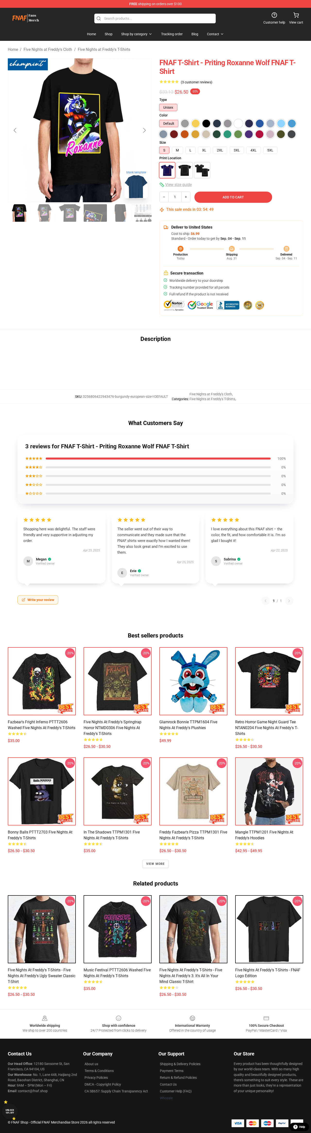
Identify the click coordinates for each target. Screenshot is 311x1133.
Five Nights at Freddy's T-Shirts (104, 49)
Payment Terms (171, 1071)
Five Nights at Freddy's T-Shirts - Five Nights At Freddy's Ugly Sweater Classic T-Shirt (41, 976)
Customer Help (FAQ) (176, 1091)
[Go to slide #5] (120, 213)
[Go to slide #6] (145, 213)
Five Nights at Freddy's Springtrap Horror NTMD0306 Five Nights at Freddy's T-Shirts (112, 728)
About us (91, 1064)
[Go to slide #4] (95, 213)
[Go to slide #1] (19, 213)
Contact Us (168, 1084)
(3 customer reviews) (196, 82)
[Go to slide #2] (44, 213)
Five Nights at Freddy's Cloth (48, 49)
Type (163, 100)
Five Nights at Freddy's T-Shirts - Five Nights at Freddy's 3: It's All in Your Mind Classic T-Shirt (190, 976)
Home (13, 49)
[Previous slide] (15, 130)
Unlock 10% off (10, 1111)
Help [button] (302, 1127)
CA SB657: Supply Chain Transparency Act (116, 1091)
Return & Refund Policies (178, 1078)
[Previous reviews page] (265, 600)
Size (162, 142)
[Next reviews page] (289, 600)
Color (163, 115)
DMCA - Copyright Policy (103, 1084)
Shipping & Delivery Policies (180, 1064)
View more (155, 864)
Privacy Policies (96, 1078)
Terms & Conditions (99, 1071)
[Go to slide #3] (70, 213)
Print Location (170, 158)
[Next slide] (144, 130)
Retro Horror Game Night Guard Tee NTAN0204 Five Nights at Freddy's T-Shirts (266, 728)
